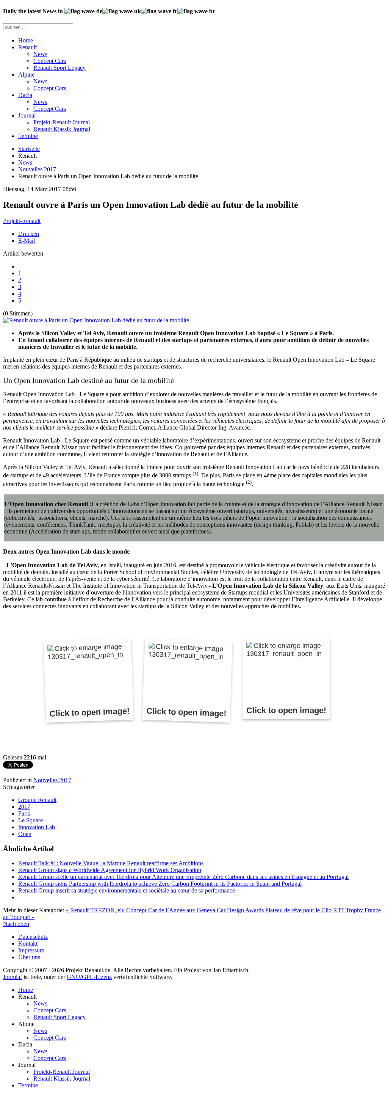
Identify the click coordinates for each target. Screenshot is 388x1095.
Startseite (29, 149)
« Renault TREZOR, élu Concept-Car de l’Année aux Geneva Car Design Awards (165, 910)
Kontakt (28, 943)
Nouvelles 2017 (37, 169)
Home (25, 40)
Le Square (30, 820)
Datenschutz (33, 936)
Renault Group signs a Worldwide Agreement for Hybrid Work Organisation (109, 870)
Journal (27, 115)
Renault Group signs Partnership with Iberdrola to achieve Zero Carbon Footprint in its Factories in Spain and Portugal (160, 883)
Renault (27, 47)
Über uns (29, 957)
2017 (24, 806)
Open (24, 834)
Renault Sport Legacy (59, 67)
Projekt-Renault (22, 221)
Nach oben (16, 924)
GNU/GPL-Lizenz (89, 977)
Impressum (31, 950)
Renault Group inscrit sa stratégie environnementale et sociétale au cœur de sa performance (126, 890)
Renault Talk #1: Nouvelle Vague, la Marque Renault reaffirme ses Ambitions (110, 863)
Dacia (25, 95)
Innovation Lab (36, 827)
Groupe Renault (37, 800)
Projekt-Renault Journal (61, 122)
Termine (28, 136)
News (40, 54)
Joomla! (12, 977)
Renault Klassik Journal (61, 129)
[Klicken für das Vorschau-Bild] (96, 320)
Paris (24, 813)
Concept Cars (49, 61)
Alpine (26, 74)
